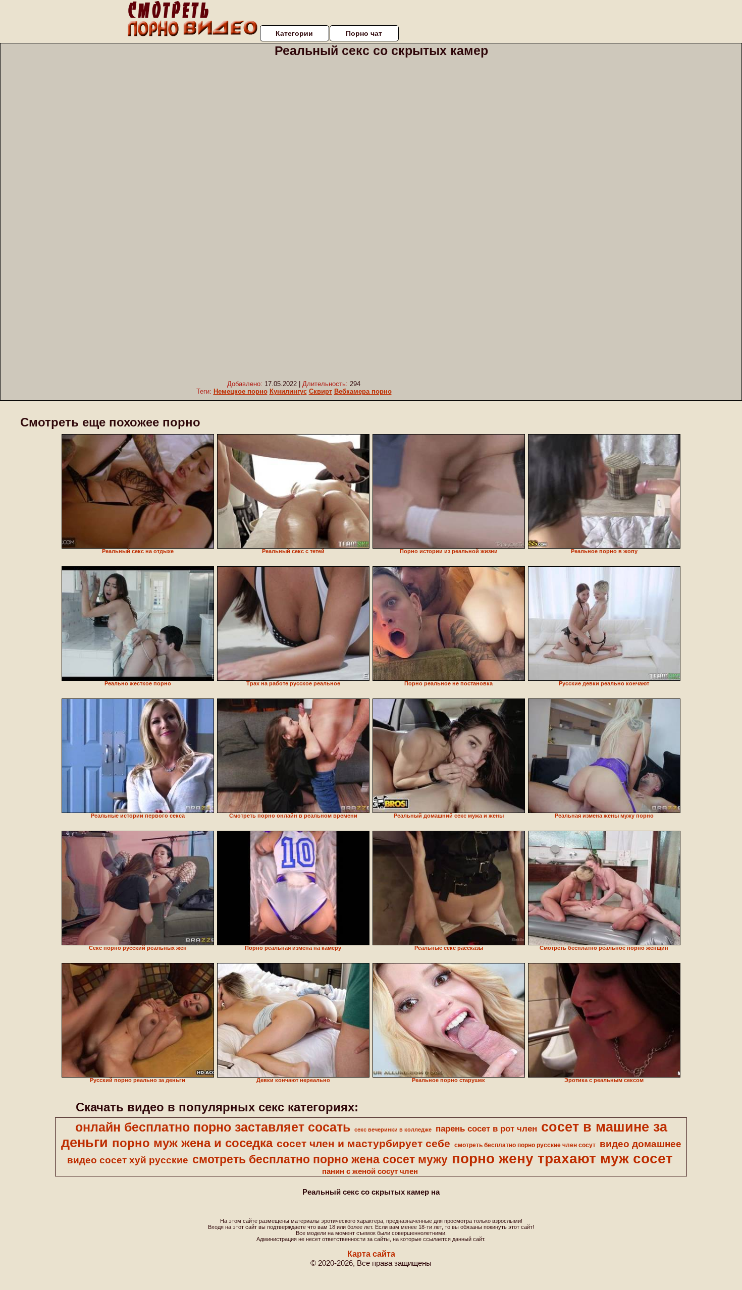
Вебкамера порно (363, 391)
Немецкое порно (241, 391)
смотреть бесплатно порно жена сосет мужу (320, 1159)
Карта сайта (371, 1254)
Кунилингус (288, 391)
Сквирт (320, 391)
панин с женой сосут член (370, 1171)
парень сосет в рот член (486, 1128)
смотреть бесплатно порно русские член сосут (525, 1145)
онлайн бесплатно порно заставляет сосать (212, 1127)
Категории (294, 33)
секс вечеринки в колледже (393, 1129)
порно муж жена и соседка (192, 1143)
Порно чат (364, 33)
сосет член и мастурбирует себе (363, 1144)
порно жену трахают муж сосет (562, 1158)
